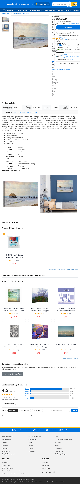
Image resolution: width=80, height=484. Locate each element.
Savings (25, 10)
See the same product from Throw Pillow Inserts (63, 269)
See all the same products (70, 359)
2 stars (27, 396)
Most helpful (37, 410)
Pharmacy (60, 10)
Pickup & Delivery (49, 10)
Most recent (12, 410)
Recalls (57, 445)
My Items (76, 10)
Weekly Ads (64, 430)
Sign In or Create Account (22, 430)
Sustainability (6, 451)
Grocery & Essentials (36, 10)
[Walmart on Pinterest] (54, 472)
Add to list (63, 63)
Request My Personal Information (12, 471)
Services (18, 10)
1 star (27, 398)
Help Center (39, 430)
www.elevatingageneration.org (61, 69)
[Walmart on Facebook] (43, 472)
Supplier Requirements (8, 454)
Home (3, 13)
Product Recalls (59, 451)
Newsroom (5, 445)
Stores (30, 442)
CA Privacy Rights (7, 468)
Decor (8, 13)
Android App (45, 465)
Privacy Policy (6, 465)
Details (71, 59)
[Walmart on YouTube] (50, 472)
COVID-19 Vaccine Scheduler (63, 439)
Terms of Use (6, 462)
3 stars (27, 393)
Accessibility (58, 448)
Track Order (52, 430)
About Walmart (6, 439)
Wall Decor (14, 13)
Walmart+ (31, 448)
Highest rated (25, 410)
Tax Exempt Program (61, 454)
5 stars (27, 389)
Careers (68, 10)
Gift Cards (31, 451)
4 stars (27, 391)
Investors (4, 448)
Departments (9, 10)
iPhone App (45, 462)
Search (75, 410)
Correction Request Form (12, 374)
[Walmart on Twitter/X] (46, 472)
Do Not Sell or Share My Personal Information (15, 474)
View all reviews (9, 404)
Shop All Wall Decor (23, 13)
